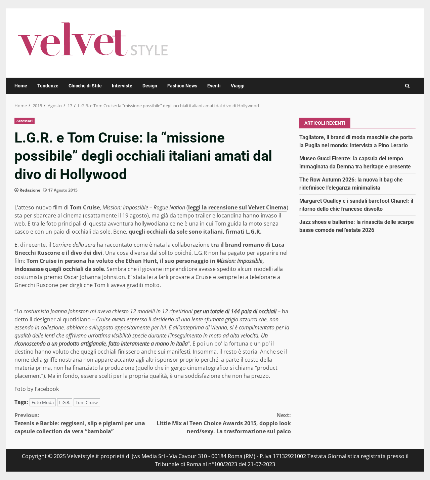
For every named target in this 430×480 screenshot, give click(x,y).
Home (20, 85)
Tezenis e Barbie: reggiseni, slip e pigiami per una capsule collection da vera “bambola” (79, 423)
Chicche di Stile (85, 85)
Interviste (122, 85)
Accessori (24, 120)
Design (149, 85)
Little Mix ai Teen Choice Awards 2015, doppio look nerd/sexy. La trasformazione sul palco (224, 423)
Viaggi (238, 85)
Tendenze (47, 85)
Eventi (214, 85)
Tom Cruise (87, 402)
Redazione (29, 190)
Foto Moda (43, 402)
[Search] (407, 85)
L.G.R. (64, 402)
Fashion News (182, 85)
